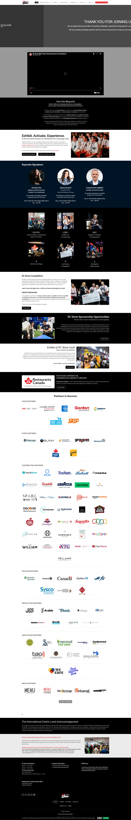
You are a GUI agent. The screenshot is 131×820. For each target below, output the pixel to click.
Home (36, 2)
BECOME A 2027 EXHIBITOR (101, 2)
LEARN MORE (26, 308)
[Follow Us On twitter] (23, 795)
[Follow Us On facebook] (26, 795)
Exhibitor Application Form (28, 145)
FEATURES (68, 801)
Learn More (60, 387)
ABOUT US (75, 801)
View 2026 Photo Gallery (46, 154)
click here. (71, 752)
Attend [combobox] (54, 2)
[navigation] (64, 2)
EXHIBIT (62, 801)
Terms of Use (61, 814)
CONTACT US (62, 806)
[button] (64, 45)
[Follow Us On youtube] (34, 795)
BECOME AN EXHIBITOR (29, 154)
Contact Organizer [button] (65, 811)
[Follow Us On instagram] (31, 795)
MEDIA (70, 806)
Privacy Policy (69, 814)
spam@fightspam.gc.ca (28, 752)
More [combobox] (89, 2)
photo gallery (55, 150)
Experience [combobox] (73, 2)
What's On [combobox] (82, 2)
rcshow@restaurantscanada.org (61, 767)
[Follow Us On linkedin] (29, 795)
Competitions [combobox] (63, 2)
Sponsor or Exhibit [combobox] (44, 2)
